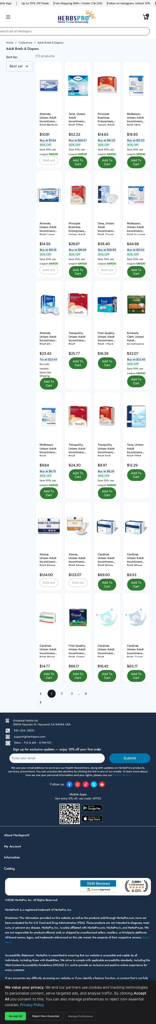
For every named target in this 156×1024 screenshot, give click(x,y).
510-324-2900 (24, 730)
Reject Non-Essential (45, 1016)
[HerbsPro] (77, 17)
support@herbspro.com (29, 736)
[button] (146, 17)
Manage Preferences (80, 1016)
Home (9, 42)
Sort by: (11, 57)
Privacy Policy (32, 1005)
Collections (25, 42)
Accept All (15, 1016)
